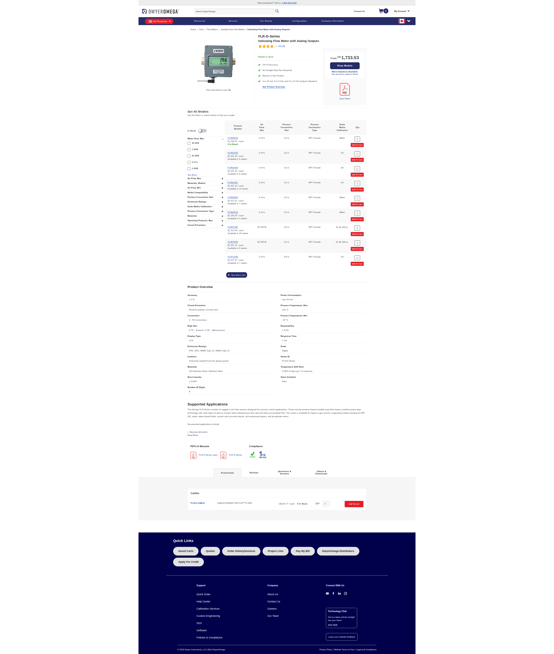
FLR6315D (233, 212)
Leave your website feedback (341, 637)
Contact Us (359, 11)
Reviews (254, 472)
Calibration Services (208, 608)
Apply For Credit (188, 561)
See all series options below (345, 74)
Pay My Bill (303, 551)
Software (201, 630)
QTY (318, 503)
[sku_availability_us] (202, 131)
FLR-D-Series (235, 455)
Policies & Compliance (209, 637)
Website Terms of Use (344, 649)
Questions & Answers (284, 472)
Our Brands (266, 21)
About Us (272, 594)
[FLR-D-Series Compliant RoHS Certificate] (252, 454)
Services (233, 21)
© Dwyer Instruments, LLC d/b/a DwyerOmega (201, 649)
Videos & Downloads (321, 472)
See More (192, 175)
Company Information (332, 21)
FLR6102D (233, 152)
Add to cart (357, 145)
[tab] (217, 451)
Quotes (210, 551)
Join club (332, 625)
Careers (272, 608)
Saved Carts (185, 551)
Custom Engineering (208, 615)
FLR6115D (233, 182)
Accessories (227, 474)
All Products (160, 21)
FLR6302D (233, 138)
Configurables (299, 21)
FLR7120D (233, 256)
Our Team (273, 615)
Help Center (203, 601)
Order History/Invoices (241, 551)
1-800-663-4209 (289, 3)
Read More (193, 435)
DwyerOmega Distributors (338, 551)
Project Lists (275, 551)
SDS (199, 623)
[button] (404, 21)
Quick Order (203, 594)
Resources (199, 21)
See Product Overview (274, 87)
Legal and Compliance (366, 649)
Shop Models (345, 65)
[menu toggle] (151, 21)
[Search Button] (277, 11)
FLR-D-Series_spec (208, 455)
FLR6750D (233, 241)
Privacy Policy (325, 649)
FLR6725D (233, 227)
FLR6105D (233, 167)
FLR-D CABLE (198, 503)
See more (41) (238, 275)
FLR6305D (233, 197)
